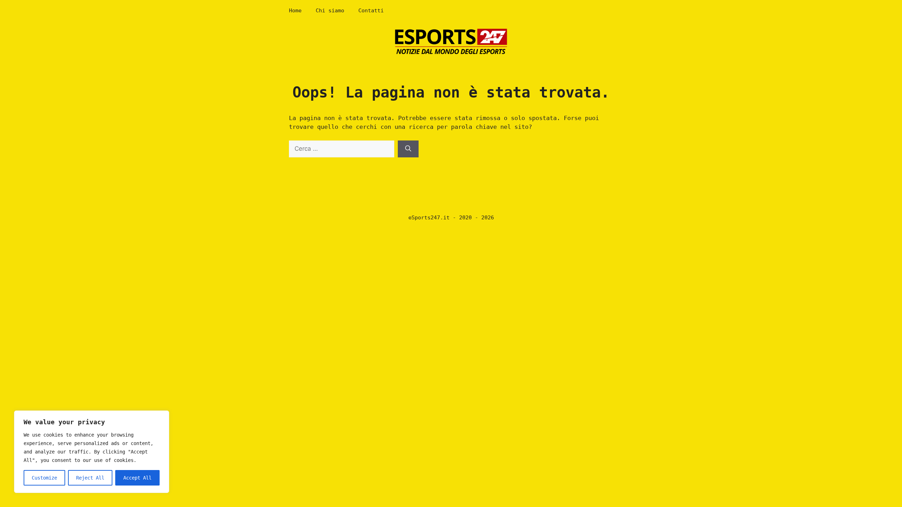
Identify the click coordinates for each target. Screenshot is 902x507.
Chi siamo (330, 10)
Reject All (90, 478)
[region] (91, 452)
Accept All (137, 478)
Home (295, 10)
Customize (44, 478)
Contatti (371, 10)
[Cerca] (408, 148)
